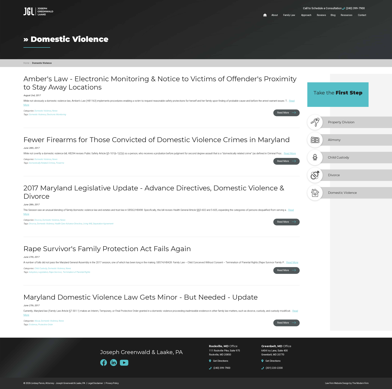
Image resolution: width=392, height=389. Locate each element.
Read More (283, 113)
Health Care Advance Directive (68, 223)
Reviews (321, 15)
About (274, 15)
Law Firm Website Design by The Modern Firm (347, 383)
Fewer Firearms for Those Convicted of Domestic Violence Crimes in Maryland (156, 139)
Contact (362, 15)
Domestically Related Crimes (42, 163)
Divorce (37, 220)
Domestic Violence (42, 110)
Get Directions (220, 361)
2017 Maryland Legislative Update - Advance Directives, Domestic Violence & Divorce (153, 192)
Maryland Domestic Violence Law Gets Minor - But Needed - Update (140, 297)
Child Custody (40, 268)
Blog (333, 15)
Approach (306, 15)
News (54, 110)
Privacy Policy (112, 383)
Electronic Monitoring (56, 114)
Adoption (33, 272)
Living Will (87, 223)
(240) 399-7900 (355, 8)
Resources (346, 15)
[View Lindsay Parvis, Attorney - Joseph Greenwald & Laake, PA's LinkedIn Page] (114, 362)
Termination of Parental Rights (76, 272)
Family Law (289, 15)
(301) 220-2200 (274, 368)
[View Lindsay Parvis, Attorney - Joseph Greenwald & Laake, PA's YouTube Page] (125, 362)
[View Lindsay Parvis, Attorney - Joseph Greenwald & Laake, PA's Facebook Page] (104, 362)
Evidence (33, 324)
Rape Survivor (55, 272)
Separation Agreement (103, 223)
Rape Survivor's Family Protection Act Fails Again (107, 248)
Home (265, 15)
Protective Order (45, 324)
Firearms (60, 163)
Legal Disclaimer (95, 383)
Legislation (43, 272)
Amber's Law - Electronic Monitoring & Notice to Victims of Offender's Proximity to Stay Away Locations (159, 83)
